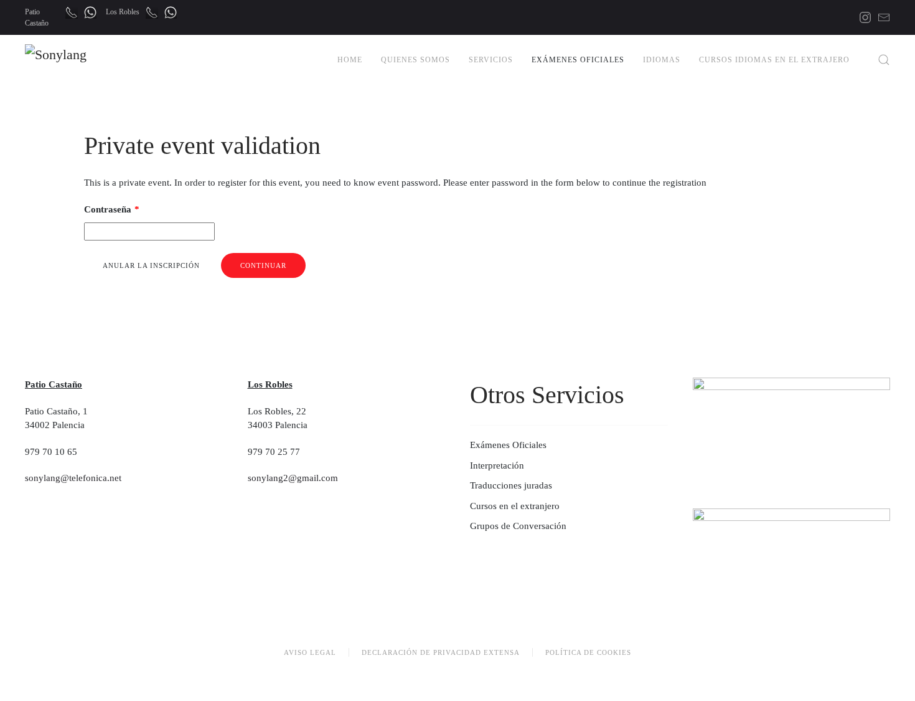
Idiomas (661, 59)
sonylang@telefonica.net (73, 478)
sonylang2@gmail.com (293, 478)
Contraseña (111, 209)
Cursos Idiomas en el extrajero (774, 59)
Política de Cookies (588, 652)
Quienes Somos (415, 59)
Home (349, 59)
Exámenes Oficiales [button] (578, 59)
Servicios (491, 59)
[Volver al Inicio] (84, 60)
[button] (884, 60)
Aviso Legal (310, 652)
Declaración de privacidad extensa (441, 652)
